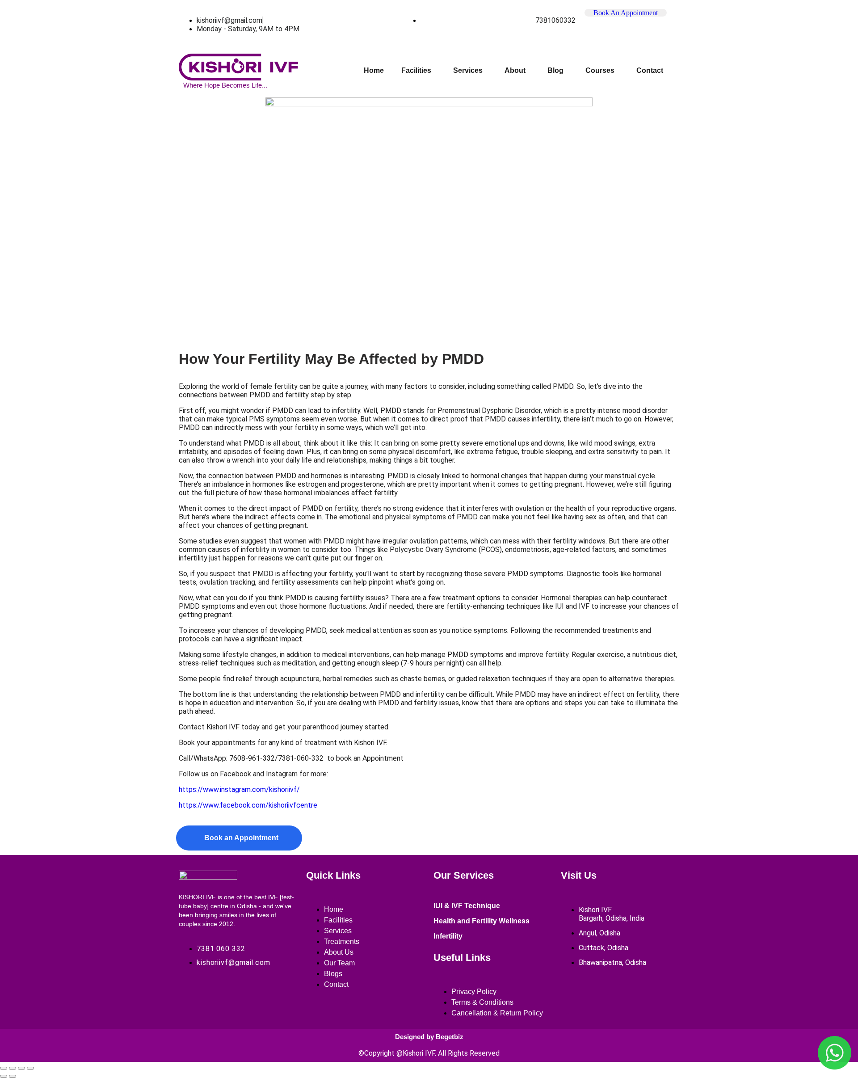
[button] (418, 71)
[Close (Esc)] (30, 1068)
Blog (555, 70)
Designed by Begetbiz (429, 1036)
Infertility (448, 936)
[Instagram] (221, 994)
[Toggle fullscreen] (12, 1068)
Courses (599, 70)
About (515, 70)
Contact (649, 70)
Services (468, 70)
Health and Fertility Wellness (481, 921)
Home (374, 70)
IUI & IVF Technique (466, 906)
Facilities (416, 70)
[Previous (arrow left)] (3, 1076)
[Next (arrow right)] (12, 1076)
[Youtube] (251, 994)
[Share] (21, 1068)
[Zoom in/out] (3, 1068)
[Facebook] (190, 994)
